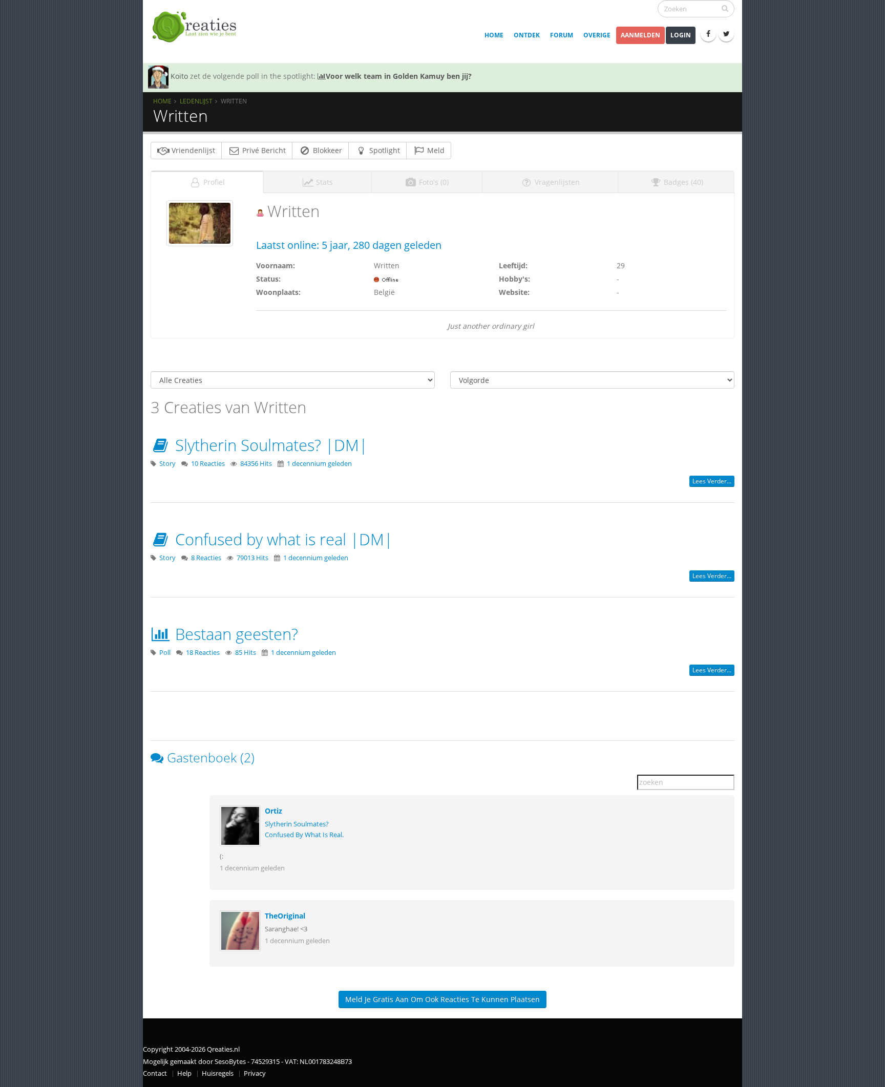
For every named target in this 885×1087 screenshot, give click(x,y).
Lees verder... (711, 481)
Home (493, 35)
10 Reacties (208, 463)
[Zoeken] (724, 8)
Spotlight (383, 150)
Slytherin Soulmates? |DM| (269, 445)
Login (680, 35)
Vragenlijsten (556, 182)
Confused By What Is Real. (304, 834)
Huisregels (218, 1073)
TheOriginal (285, 916)
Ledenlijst (196, 101)
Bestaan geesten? (234, 634)
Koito (179, 76)
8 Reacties (206, 557)
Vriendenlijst (192, 150)
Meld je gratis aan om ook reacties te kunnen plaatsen (442, 999)
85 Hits (245, 652)
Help (184, 1073)
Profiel (213, 182)
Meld (435, 150)
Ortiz (273, 811)
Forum (561, 35)
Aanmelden (640, 35)
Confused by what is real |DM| (282, 539)
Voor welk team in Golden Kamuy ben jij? (399, 76)
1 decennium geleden (319, 463)
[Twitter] (726, 33)
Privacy (255, 1073)
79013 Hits (252, 557)
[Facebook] (708, 33)
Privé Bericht (263, 150)
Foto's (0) (433, 182)
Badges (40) (682, 182)
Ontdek (527, 35)
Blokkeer (326, 150)
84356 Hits (256, 463)
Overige (596, 35)
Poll (165, 652)
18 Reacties (203, 652)
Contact (155, 1073)
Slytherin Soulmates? (297, 824)
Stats (323, 182)
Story (167, 463)
